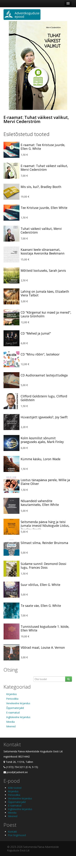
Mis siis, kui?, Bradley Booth (41, 187)
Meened (11, 726)
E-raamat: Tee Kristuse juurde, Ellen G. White (43, 147)
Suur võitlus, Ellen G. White (40, 584)
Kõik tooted (14, 787)
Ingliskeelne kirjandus (18, 717)
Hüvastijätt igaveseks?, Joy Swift (44, 417)
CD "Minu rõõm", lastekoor (40, 354)
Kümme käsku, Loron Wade (40, 459)
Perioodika (12, 698)
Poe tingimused (17, 835)
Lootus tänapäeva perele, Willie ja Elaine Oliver (45, 482)
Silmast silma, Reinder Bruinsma (44, 543)
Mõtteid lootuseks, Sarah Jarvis (43, 270)
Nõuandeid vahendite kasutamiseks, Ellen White (40, 503)
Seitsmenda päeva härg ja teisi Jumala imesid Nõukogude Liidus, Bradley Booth (45, 525)
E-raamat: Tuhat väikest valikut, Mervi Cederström (36, 119)
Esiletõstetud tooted (26, 134)
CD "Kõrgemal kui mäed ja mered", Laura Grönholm (46, 314)
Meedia (10, 721)
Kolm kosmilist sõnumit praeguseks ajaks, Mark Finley (42, 440)
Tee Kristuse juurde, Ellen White (44, 208)
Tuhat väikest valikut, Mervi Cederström (41, 230)
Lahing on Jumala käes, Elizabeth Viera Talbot (45, 293)
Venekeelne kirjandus (18, 703)
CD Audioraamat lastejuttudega (44, 375)
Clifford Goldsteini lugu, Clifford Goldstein (44, 398)
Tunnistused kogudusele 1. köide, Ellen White (45, 628)
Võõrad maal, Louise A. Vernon (43, 647)
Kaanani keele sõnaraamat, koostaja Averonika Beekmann (43, 251)
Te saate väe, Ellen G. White (41, 605)
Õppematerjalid (15, 708)
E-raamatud (13, 712)
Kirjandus (11, 694)
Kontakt (12, 831)
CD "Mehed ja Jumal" (36, 333)
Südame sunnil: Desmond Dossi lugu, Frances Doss (43, 566)
